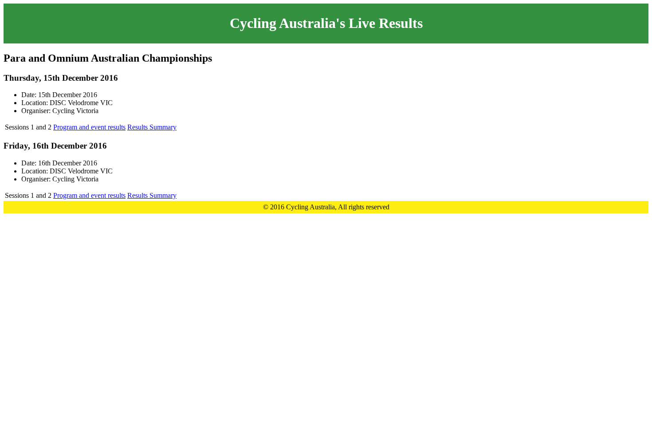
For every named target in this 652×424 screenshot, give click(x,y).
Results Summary (152, 127)
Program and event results (89, 127)
